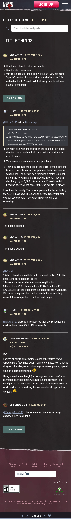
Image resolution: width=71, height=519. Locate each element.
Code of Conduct (34, 465)
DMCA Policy (45, 465)
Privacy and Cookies (12, 465)
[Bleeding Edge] (8, 5)
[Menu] (65, 5)
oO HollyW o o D (18, 405)
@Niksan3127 (10, 122)
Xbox (59, 491)
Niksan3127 (16, 55)
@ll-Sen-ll (8, 271)
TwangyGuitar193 (19, 338)
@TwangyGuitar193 (13, 412)
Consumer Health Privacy (58, 465)
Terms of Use (24, 465)
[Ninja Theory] (59, 482)
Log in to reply (14, 98)
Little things (31, 122)
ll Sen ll (14, 111)
